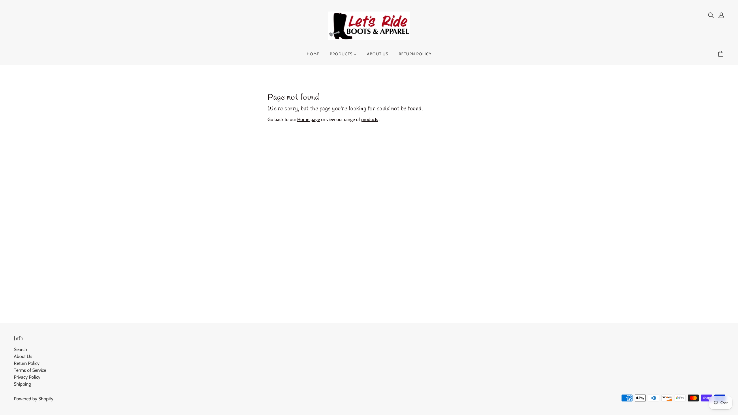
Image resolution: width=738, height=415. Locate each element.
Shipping (22, 384)
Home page (308, 119)
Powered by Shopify (33, 398)
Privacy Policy (27, 377)
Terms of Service (30, 370)
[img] (711, 15)
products (369, 119)
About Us (23, 356)
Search (20, 349)
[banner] (369, 25)
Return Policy (26, 363)
